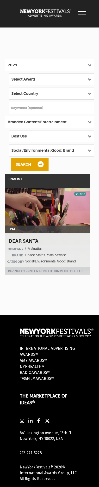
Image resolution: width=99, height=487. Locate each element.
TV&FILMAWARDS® (37, 378)
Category (15, 261)
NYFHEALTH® (32, 366)
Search (23, 164)
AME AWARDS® (33, 360)
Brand (17, 255)
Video (80, 194)
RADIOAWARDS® (35, 372)
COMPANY (15, 249)
